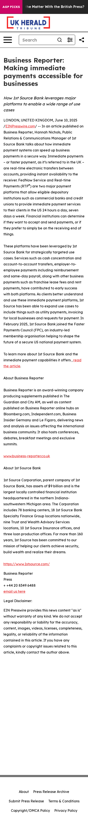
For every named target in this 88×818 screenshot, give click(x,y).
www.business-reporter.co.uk (26, 456)
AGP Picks (11, 7)
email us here (14, 591)
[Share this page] (82, 40)
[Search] (59, 40)
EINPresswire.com (20, 126)
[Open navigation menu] (7, 40)
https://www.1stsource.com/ (26, 564)
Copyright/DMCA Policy (30, 810)
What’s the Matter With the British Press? (48, 7)
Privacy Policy (65, 810)
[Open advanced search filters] (70, 40)
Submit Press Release (26, 801)
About (24, 792)
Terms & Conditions (63, 801)
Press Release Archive (51, 792)
